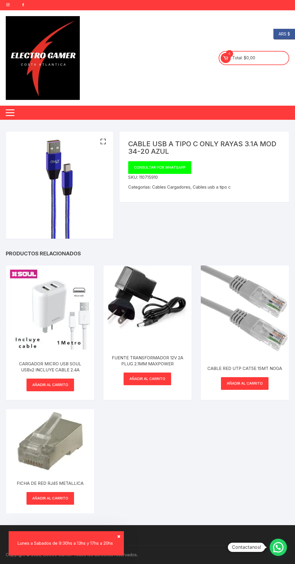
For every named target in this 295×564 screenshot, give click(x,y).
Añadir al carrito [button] (50, 385)
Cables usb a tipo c (212, 187)
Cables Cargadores (171, 187)
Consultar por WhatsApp (160, 167)
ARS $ (281, 33)
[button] (103, 141)
